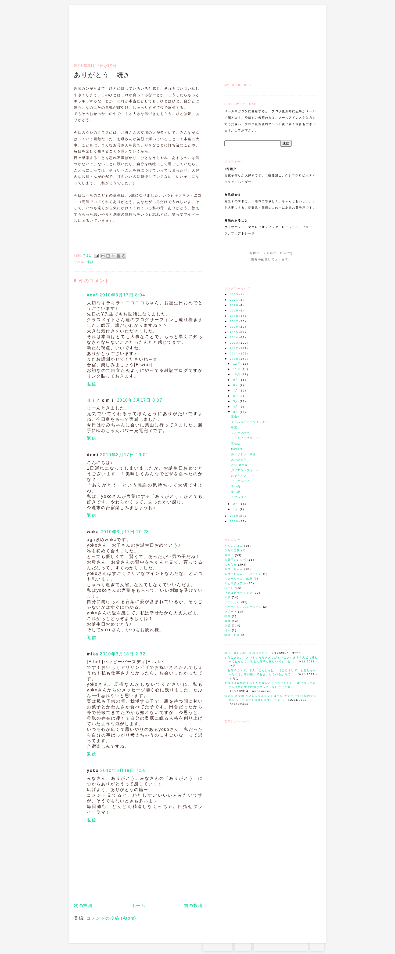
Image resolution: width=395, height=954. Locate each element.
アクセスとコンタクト (292, 31)
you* (92, 295)
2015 (234, 332)
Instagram (256, 270)
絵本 (227, 616)
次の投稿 (83, 905)
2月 (236, 503)
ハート (229, 587)
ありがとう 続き (243, 454)
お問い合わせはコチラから (281, 946)
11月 (237, 369)
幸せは (235, 443)
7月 (236, 390)
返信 (91, 384)
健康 (227, 620)
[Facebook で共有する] (118, 256)
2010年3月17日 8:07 (140, 400)
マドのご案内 (248, 31)
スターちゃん (233, 569)
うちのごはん (233, 545)
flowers (237, 448)
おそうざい (239, 475)
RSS (243, 946)
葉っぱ (235, 491)
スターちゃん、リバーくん (243, 573)
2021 (234, 299)
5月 (236, 401)
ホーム (138, 905)
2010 (234, 358)
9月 (236, 379)
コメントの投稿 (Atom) (111, 918)
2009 (234, 515)
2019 (234, 310)
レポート (230, 611)
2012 (234, 348)
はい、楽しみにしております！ (246, 652)
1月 (236, 509)
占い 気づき (239, 464)
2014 (234, 337)
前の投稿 (193, 905)
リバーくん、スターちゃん (243, 606)
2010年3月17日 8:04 (122, 295)
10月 (237, 374)
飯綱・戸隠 (232, 634)
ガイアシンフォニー (245, 470)
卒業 (234, 427)
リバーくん (232, 602)
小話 (227, 625)
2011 (234, 353)
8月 (236, 385)
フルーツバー (240, 432)
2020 (234, 305)
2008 (234, 521)
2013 (234, 342)
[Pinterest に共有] (123, 256)
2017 (234, 321)
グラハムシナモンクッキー (249, 421)
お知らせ (230, 564)
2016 (234, 326)
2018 (234, 315)
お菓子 (229, 555)
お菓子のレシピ (235, 559)
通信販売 (261, 31)
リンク (309, 31)
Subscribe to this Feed (289, 270)
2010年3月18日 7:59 (123, 770)
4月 (236, 406)
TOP (317, 946)
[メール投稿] (96, 255)
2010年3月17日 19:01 (124, 454)
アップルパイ (240, 481)
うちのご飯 (232, 550)
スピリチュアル (235, 583)
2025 (234, 294)
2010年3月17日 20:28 (124, 531)
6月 (236, 395)
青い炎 (235, 486)
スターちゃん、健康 (238, 578)
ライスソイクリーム (245, 438)
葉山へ (235, 416)
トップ (235, 31)
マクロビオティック (238, 592)
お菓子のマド (90, 28)
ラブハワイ (239, 497)
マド (227, 597)
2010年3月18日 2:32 (122, 654)
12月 (237, 363)
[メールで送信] (103, 256)
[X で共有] (113, 256)
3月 (236, 412)
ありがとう (239, 459)
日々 (227, 630)
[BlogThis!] (108, 256)
